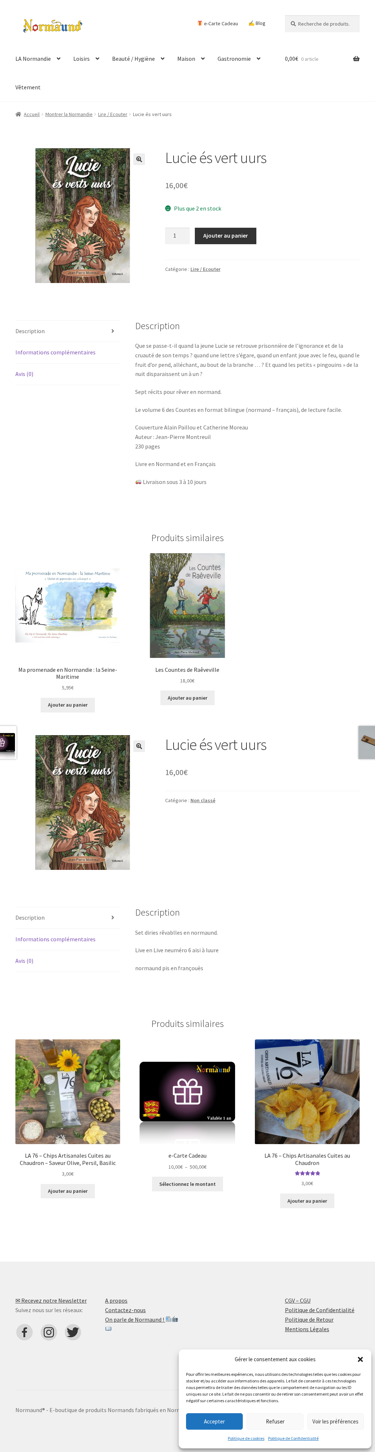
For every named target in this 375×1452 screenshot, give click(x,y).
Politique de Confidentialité (293, 1438)
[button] (360, 1359)
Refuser (275, 1421)
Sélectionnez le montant (187, 1184)
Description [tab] (30, 331)
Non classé (202, 800)
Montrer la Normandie (69, 114)
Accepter (214, 1421)
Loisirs (81, 58)
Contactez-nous (125, 1310)
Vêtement (28, 87)
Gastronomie (234, 58)
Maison (186, 58)
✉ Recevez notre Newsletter (51, 1300)
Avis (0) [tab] (24, 373)
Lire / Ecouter (112, 114)
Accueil (32, 114)
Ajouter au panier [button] (68, 704)
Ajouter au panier (225, 235)
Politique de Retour (309, 1319)
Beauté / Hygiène (133, 58)
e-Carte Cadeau (220, 23)
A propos (116, 1300)
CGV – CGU (298, 1300)
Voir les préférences (335, 1421)
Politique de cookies (246, 1438)
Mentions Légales (307, 1329)
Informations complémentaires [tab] (55, 352)
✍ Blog (257, 23)
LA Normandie (33, 58)
